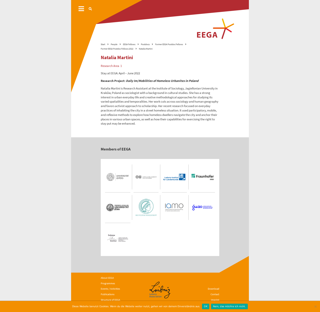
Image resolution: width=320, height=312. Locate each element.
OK (205, 306)
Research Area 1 (111, 66)
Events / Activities (110, 288)
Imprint (215, 299)
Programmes (108, 283)
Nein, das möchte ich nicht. (229, 306)
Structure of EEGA (110, 299)
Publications (107, 294)
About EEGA (107, 277)
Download (213, 288)
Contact (215, 294)
